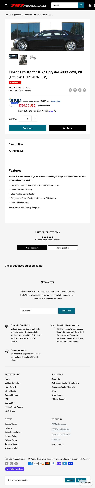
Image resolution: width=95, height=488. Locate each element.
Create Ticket (11, 424)
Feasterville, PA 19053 (61, 434)
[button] (15, 90)
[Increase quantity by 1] (34, 118)
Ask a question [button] (63, 248)
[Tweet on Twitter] (80, 90)
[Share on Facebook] (70, 90)
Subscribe (66, 310)
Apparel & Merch (12, 395)
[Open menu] (6, 5)
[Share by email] (84, 90)
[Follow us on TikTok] (16, 463)
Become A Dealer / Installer (63, 387)
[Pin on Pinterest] (75, 90)
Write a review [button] (32, 248)
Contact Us (9, 403)
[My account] (90, 5)
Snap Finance (57, 395)
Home (7, 15)
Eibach (12, 87)
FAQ (6, 399)
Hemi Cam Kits (11, 387)
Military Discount (59, 399)
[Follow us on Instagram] (11, 463)
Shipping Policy (11, 448)
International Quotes (14, 407)
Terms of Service (12, 444)
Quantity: (13, 119)
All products (16, 15)
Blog (54, 391)
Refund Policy (11, 440)
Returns (8, 428)
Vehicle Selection (12, 383)
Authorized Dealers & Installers (65, 383)
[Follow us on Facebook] (6, 463)
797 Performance (59, 424)
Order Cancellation (13, 432)
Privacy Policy (11, 436)
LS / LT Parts (10, 391)
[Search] (81, 5)
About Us (56, 379)
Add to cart (27, 128)
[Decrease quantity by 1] (21, 118)
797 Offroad (10, 411)
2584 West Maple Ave (61, 429)
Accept (70, 480)
